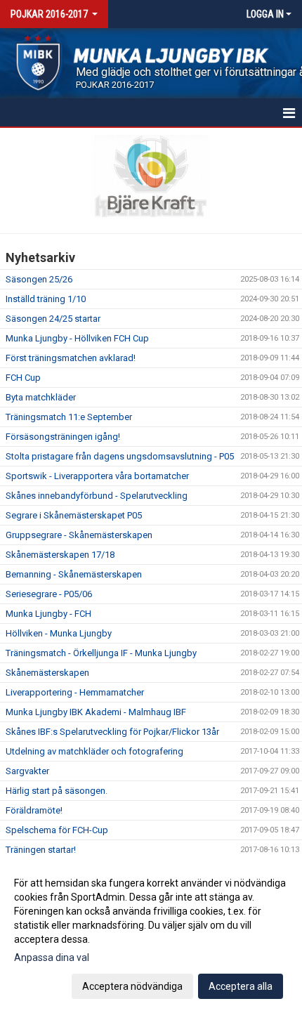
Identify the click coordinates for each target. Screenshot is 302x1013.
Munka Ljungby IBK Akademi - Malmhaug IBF (96, 712)
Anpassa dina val (51, 957)
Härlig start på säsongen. (56, 790)
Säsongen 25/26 (39, 279)
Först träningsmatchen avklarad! (71, 358)
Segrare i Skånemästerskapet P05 (74, 515)
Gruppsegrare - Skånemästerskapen (79, 535)
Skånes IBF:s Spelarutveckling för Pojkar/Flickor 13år (112, 731)
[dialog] (151, 934)
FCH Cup (23, 377)
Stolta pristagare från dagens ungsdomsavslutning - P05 (120, 456)
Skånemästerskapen (47, 672)
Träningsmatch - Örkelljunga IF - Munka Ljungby (101, 653)
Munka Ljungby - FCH (48, 613)
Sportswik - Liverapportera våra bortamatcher (97, 476)
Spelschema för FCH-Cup (57, 830)
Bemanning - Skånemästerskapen (74, 574)
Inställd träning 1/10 (46, 299)
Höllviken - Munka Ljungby (59, 633)
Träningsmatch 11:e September (69, 417)
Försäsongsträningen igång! (63, 436)
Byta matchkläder (41, 397)
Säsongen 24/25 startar (53, 318)
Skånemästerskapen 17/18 (60, 554)
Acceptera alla (241, 986)
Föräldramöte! (34, 810)
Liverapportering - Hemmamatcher (75, 692)
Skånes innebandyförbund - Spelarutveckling (97, 495)
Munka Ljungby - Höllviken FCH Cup (77, 338)
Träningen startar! (41, 849)
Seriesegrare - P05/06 (49, 594)
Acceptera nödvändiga (132, 986)
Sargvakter (27, 771)
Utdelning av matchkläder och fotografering (94, 751)
